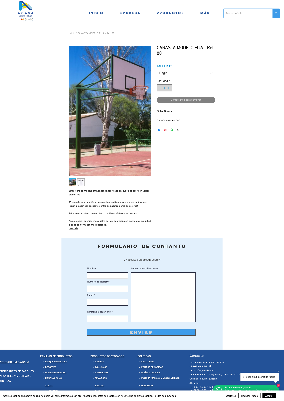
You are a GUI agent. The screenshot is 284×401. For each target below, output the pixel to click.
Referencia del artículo (99, 312)
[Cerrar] (280, 395)
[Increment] (168, 88)
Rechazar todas (249, 395)
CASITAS (99, 361)
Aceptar (269, 395)
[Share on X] (178, 130)
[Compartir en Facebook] (159, 130)
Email (90, 295)
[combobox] (186, 73)
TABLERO (164, 66)
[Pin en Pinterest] (165, 130)
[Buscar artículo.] (276, 13)
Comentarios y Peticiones (144, 268)
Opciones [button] (231, 395)
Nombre (91, 268)
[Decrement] (159, 88)
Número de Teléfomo (98, 282)
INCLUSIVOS (101, 367)
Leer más (73, 228)
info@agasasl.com (203, 370)
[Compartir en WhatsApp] (171, 130)
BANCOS (99, 386)
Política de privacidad (165, 395)
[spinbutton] (164, 88)
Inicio (72, 33)
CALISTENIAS (101, 372)
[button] (205, 13)
